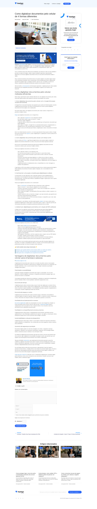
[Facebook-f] (20, 498)
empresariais (26, 340)
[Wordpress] (23, 386)
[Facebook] (15, 386)
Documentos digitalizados (20, 302)
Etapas (16, 114)
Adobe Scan (26, 225)
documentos (22, 64)
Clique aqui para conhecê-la (20, 354)
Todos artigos (47, 3)
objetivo (41, 201)
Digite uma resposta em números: (22, 417)
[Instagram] (17, 386)
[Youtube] (19, 386)
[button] (73, 4)
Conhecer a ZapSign (56, 3)
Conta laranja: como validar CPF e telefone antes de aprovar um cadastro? (48, 475)
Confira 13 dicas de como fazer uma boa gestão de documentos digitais (31, 251)
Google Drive (27, 117)
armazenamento (26, 86)
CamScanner (24, 185)
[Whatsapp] (20, 386)
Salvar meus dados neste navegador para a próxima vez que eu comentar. (32, 415)
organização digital (44, 304)
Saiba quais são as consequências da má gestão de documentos (29, 252)
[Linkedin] (22, 386)
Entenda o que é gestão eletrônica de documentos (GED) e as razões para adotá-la (33, 249)
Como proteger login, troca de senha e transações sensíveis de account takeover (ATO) (26, 475)
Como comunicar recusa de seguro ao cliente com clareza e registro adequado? (70, 475)
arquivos (28, 133)
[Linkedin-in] (18, 498)
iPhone (25, 140)
